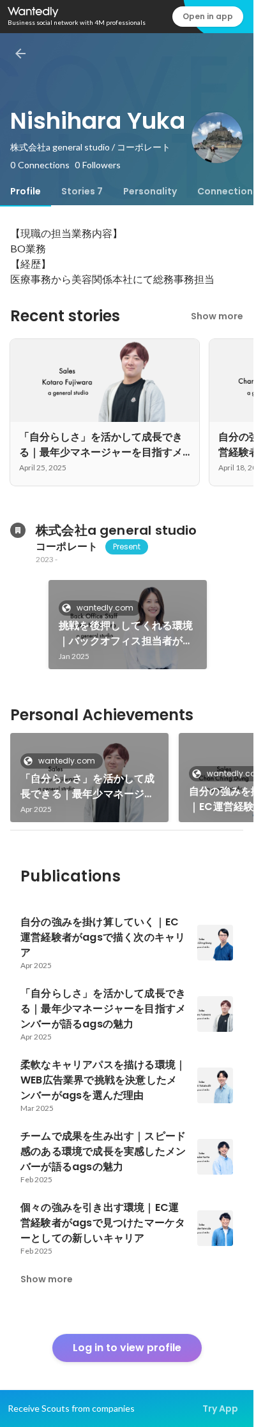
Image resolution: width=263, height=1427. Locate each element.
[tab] (25, 191)
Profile (25, 191)
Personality (150, 191)
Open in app (208, 16)
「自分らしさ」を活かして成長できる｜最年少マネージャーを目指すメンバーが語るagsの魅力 (87, 786)
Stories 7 (82, 191)
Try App (220, 1408)
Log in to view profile (127, 1347)
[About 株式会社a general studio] (18, 530)
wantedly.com (105, 607)
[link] (128, 624)
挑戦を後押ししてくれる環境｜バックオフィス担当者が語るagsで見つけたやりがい (126, 633)
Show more (217, 316)
